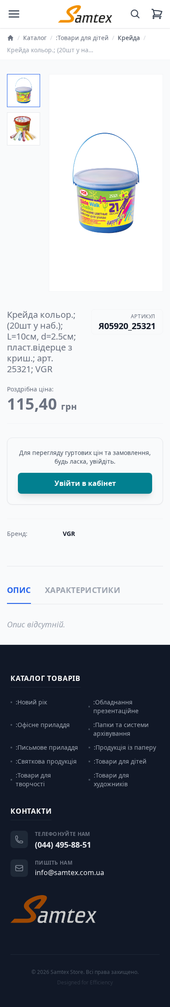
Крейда (129, 38)
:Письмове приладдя (47, 747)
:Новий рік (31, 702)
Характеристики (82, 590)
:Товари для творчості (33, 779)
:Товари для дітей (82, 38)
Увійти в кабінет (85, 483)
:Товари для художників (111, 779)
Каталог (35, 38)
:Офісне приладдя (43, 725)
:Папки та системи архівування (121, 729)
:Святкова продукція (46, 761)
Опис (19, 590)
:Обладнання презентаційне (116, 706)
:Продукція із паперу (125, 747)
